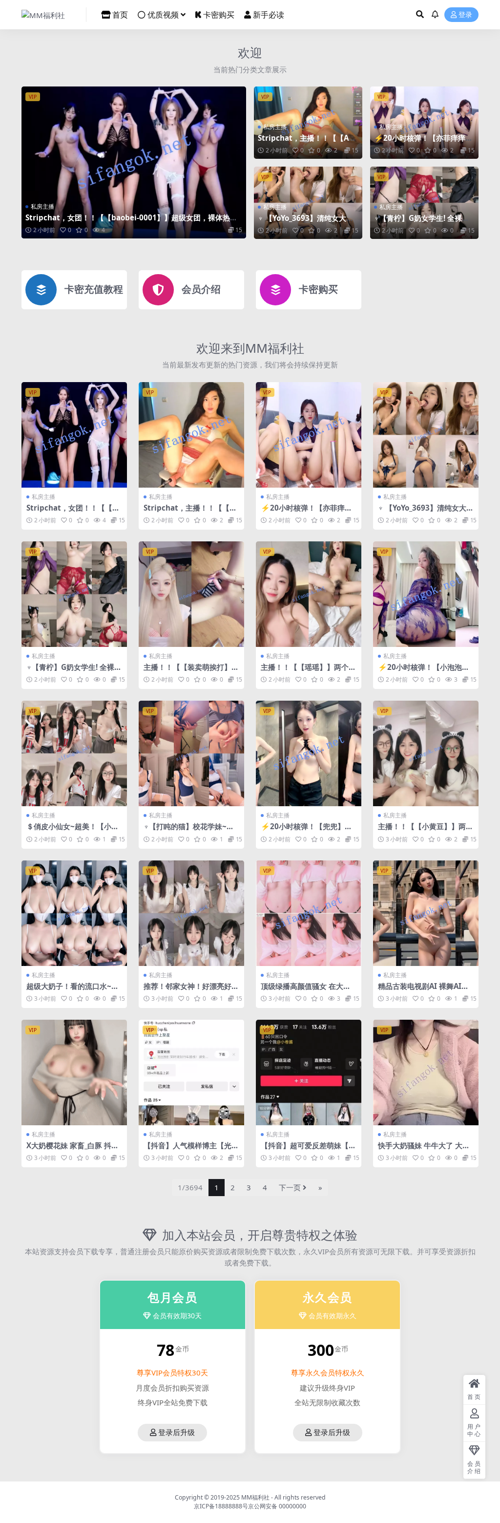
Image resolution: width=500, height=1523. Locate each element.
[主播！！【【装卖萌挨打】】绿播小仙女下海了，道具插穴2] (191, 594)
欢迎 (250, 52)
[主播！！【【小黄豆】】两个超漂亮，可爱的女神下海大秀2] (426, 753)
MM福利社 (255, 1497)
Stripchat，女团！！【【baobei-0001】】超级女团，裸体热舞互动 (131, 222)
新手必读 (268, 14)
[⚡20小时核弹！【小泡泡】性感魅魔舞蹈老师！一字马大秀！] (426, 594)
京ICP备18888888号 (221, 1506)
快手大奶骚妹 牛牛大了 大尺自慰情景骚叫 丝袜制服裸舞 (424, 1149)
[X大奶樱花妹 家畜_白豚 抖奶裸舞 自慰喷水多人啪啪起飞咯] (74, 1072)
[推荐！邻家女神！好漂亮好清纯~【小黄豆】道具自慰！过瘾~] (191, 913)
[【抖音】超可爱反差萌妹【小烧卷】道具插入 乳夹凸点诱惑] (308, 1072)
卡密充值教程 (93, 289)
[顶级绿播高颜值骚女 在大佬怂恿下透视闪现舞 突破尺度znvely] (308, 913)
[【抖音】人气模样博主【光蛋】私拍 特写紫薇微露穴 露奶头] (191, 1072)
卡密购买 (218, 14)
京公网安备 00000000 (277, 1506)
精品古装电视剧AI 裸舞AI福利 (423, 990)
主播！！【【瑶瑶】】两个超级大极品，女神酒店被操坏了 (308, 671)
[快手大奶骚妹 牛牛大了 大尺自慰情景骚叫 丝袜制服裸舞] (426, 1072)
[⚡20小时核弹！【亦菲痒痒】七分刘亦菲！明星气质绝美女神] (308, 435)
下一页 (290, 1187)
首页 (120, 14)
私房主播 (42, 206)
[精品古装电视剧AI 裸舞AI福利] (426, 913)
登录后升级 (176, 1433)
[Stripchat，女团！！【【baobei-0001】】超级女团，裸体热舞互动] (133, 162)
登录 (465, 15)
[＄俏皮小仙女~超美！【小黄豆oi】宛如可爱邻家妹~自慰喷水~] (74, 753)
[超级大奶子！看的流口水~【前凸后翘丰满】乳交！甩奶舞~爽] (74, 913)
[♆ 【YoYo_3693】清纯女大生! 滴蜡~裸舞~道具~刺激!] (426, 435)
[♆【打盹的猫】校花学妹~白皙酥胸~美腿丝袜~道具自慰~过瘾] (191, 753)
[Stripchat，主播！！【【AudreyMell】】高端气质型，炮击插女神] (191, 435)
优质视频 (163, 14)
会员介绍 (201, 289)
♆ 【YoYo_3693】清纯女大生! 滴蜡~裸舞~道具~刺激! (306, 222)
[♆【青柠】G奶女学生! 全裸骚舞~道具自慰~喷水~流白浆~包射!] (74, 594)
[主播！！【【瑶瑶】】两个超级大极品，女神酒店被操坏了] (308, 594)
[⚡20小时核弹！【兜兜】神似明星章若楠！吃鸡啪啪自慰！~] (308, 753)
